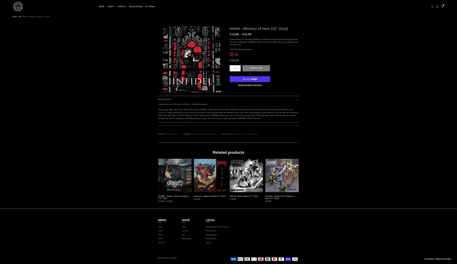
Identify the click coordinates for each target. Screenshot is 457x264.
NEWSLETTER (135, 6)
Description (164, 99)
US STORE (150, 6)
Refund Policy (211, 238)
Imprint (208, 243)
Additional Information (171, 126)
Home (15, 16)
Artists (160, 231)
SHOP (101, 6)
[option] (191, 59)
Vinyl (197, 134)
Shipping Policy (212, 235)
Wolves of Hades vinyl (208, 134)
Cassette (185, 231)
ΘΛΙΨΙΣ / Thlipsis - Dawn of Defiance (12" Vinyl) (173, 197)
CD (183, 235)
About (160, 238)
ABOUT (111, 6)
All (20, 16)
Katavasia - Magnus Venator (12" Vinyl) (210, 196)
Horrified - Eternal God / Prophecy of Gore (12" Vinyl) (280, 197)
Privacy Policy (211, 231)
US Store (161, 243)
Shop (160, 227)
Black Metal (230, 134)
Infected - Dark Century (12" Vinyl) (244, 196)
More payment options (250, 85)
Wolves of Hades (171, 134)
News (160, 235)
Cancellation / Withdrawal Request (437, 259)
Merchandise (187, 238)
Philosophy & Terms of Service (217, 227)
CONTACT (121, 6)
